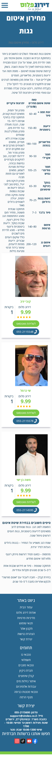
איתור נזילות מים (26, 681)
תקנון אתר (25, 628)
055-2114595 (24, 510)
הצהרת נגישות (26, 634)
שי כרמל (25, 391)
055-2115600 (22, 712)
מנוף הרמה (26, 697)
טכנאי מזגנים (26, 665)
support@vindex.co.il (23, 716)
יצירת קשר (26, 639)
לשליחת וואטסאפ (26, 324)
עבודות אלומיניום (26, 686)
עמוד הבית (26, 607)
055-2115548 (24, 332)
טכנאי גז (26, 655)
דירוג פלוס (37, 42)
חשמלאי (26, 660)
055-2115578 (24, 421)
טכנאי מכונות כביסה (26, 692)
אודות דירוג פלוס (26, 613)
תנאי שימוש (26, 623)
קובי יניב (25, 301)
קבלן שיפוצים (26, 676)
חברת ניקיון (26, 670)
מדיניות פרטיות (26, 618)
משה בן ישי (24, 480)
